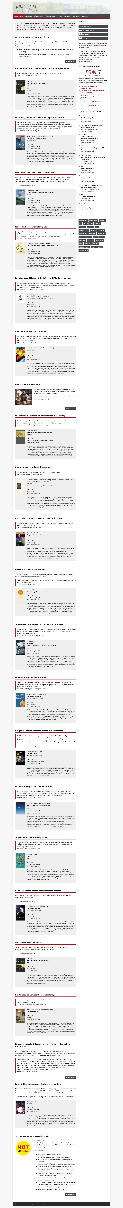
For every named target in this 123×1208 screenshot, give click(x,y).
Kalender (92, 233)
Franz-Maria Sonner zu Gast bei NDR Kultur (35, 173)
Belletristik (83, 220)
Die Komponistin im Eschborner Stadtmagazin (36, 995)
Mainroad (50, 1204)
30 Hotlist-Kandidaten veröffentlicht (32, 1136)
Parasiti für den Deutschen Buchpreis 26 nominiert (38, 1084)
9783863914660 (36, 1112)
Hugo (44, 1204)
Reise (80, 244)
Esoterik (97, 223)
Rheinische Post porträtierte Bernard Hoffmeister (38, 518)
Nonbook (82, 240)
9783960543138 (36, 148)
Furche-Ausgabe (24, 574)
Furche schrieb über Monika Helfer (31, 569)
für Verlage (30, 29)
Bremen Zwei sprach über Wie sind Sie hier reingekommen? (42, 68)
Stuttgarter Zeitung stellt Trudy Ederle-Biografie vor (39, 624)
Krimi (89, 237)
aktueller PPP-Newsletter (94, 102)
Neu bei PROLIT (94, 105)
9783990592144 (36, 813)
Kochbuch (82, 237)
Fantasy (90, 227)
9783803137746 (90, 182)
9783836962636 (90, 172)
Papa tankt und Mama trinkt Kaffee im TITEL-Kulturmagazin (43, 278)
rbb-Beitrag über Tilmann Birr (29, 943)
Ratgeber (91, 240)
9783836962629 (90, 200)
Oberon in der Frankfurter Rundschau (33, 467)
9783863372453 (36, 360)
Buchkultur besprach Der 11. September (33, 786)
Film (96, 227)
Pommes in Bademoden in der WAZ (31, 677)
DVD (91, 223)
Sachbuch (88, 244)
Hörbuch (101, 230)
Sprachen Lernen (97, 247)
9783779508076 (90, 152)
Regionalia (99, 240)
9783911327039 (90, 210)
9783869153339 (90, 163)
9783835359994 (36, 493)
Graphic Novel (83, 230)
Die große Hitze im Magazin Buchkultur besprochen (39, 730)
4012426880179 (90, 131)
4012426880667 (90, 191)
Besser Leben (93, 220)
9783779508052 (90, 142)
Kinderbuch (101, 233)
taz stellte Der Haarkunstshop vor (31, 227)
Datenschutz (105, 1204)
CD (80, 223)
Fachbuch (82, 227)
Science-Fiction (84, 247)
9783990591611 (36, 600)
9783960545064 (36, 202)
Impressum (97, 1204)
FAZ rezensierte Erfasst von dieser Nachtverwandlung (40, 416)
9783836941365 (90, 122)
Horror (93, 230)
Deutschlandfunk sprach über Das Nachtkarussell (38, 890)
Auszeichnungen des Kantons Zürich (32, 37)
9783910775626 (36, 93)
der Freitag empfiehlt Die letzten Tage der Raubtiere (39, 117)
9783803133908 (36, 1019)
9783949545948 (36, 253)
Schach (95, 244)
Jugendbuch (83, 233)
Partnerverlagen (99, 43)
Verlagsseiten (83, 59)
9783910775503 (36, 545)
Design (85, 223)
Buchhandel (40, 29)
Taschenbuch (83, 250)
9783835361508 (36, 918)
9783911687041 (36, 307)
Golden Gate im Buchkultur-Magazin (32, 331)
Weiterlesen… (70, 61)
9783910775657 (36, 706)
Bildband (102, 220)
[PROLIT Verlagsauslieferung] (61, 8)
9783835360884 (36, 442)
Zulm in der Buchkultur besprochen (31, 837)
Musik (102, 237)
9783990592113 (36, 866)
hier (26, 185)
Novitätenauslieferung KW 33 (29, 384)
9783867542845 (36, 763)
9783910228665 (36, 653)
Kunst (96, 237)
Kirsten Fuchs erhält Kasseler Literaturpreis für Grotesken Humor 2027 (42, 1045)
